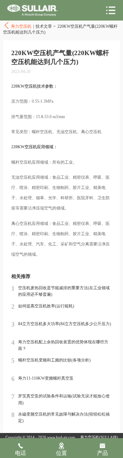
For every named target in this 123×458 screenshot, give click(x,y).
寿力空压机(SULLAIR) (99, 437)
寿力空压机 (32, 10)
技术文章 (44, 26)
